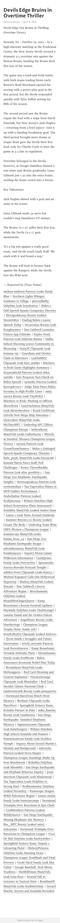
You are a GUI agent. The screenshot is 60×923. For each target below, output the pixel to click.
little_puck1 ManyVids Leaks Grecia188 (29, 458)
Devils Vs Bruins (12, 21)
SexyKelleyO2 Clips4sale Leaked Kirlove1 (30, 634)
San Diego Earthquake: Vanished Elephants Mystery (28, 719)
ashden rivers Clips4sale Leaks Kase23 (28, 572)
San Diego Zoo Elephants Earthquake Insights (27, 477)
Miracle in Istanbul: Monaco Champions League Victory (30, 439)
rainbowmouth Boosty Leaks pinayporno (30, 691)
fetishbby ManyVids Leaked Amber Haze (30, 510)
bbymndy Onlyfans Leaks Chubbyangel (29, 610)
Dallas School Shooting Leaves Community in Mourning (29, 343)
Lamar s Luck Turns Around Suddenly (30, 515)
